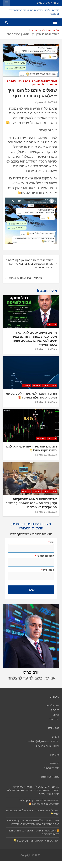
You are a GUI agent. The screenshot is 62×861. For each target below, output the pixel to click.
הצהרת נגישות (51, 767)
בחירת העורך (49, 385)
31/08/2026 (50, 349)
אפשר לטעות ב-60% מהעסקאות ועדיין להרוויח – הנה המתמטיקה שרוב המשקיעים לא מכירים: (31, 503)
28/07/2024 (50, 102)
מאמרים (11, 80)
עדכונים (52, 324)
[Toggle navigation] (54, 22)
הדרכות (36, 385)
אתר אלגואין (52, 705)
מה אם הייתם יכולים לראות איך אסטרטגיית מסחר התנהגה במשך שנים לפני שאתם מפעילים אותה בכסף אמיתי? (33, 790)
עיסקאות (41, 438)
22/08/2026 (50, 454)
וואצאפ (55, 736)
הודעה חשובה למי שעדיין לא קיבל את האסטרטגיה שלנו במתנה (31, 395)
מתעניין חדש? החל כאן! (44, 84)
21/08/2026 (50, 511)
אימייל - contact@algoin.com (43, 741)
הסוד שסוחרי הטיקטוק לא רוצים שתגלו (38, 840)
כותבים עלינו (23, 80)
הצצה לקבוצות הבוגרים (44, 80)
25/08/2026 (50, 402)
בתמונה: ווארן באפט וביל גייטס (25, 277)
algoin (38, 102)
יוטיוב (56, 714)
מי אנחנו (54, 763)
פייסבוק (55, 710)
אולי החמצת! (47, 291)
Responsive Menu (6, 3)
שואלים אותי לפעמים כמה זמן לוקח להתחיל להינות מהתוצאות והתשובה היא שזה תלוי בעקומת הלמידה (29, 264)
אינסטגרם (54, 719)
